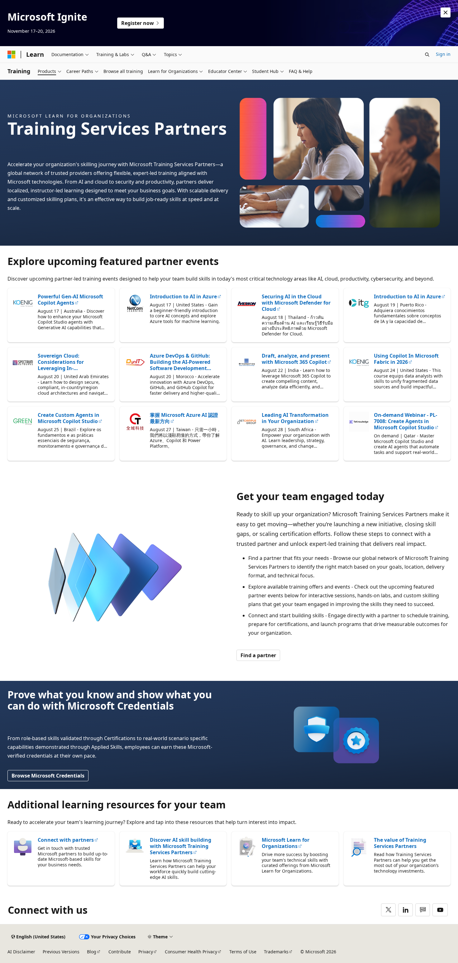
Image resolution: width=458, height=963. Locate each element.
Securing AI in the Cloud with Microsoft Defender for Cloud (296, 302)
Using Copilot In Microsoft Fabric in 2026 (406, 359)
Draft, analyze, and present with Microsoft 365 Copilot (296, 359)
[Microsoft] (11, 55)
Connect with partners (66, 840)
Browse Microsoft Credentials (48, 775)
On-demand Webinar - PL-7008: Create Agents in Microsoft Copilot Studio (405, 421)
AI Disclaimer (21, 952)
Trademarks (276, 952)
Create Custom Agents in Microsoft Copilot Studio (68, 418)
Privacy (145, 952)
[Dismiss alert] (446, 12)
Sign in (443, 54)
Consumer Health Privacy (191, 952)
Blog (91, 952)
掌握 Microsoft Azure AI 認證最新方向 (184, 418)
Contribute (119, 952)
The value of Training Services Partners (400, 843)
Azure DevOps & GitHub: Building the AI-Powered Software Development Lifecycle (180, 362)
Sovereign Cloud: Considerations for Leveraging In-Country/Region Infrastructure (61, 362)
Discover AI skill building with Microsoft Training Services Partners (180, 846)
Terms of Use (242, 952)
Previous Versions (61, 952)
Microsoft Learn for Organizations (285, 843)
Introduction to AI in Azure (183, 296)
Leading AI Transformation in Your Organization (295, 418)
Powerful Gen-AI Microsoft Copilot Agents (70, 299)
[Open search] (427, 54)
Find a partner (258, 655)
